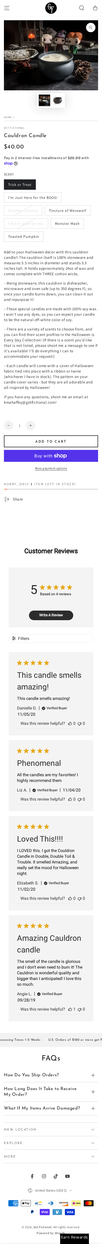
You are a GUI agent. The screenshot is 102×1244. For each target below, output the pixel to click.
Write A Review (51, 615)
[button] (81, 8)
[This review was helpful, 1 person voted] (70, 1009)
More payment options (51, 468)
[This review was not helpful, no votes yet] (79, 723)
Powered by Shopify (51, 1233)
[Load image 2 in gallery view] (57, 100)
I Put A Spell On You (26, 223)
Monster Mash (67, 223)
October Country (23, 210)
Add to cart (51, 441)
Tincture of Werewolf (67, 210)
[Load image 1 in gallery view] (44, 100)
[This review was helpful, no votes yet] (70, 723)
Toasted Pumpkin (23, 236)
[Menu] (7, 8)
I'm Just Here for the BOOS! (33, 197)
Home (8, 117)
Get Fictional (14, 128)
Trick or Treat (20, 184)
